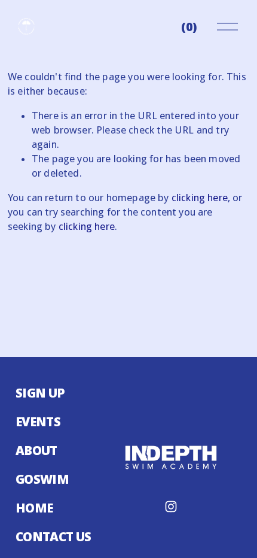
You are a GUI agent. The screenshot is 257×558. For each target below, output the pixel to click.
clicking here (200, 198)
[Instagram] (171, 506)
